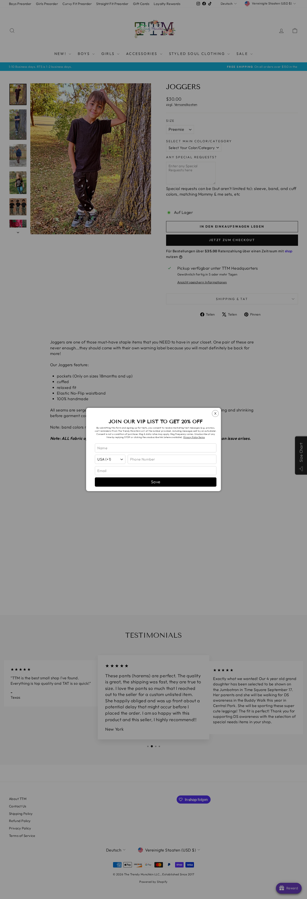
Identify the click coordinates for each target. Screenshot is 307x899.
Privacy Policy (190, 437)
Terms (201, 437)
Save (155, 481)
